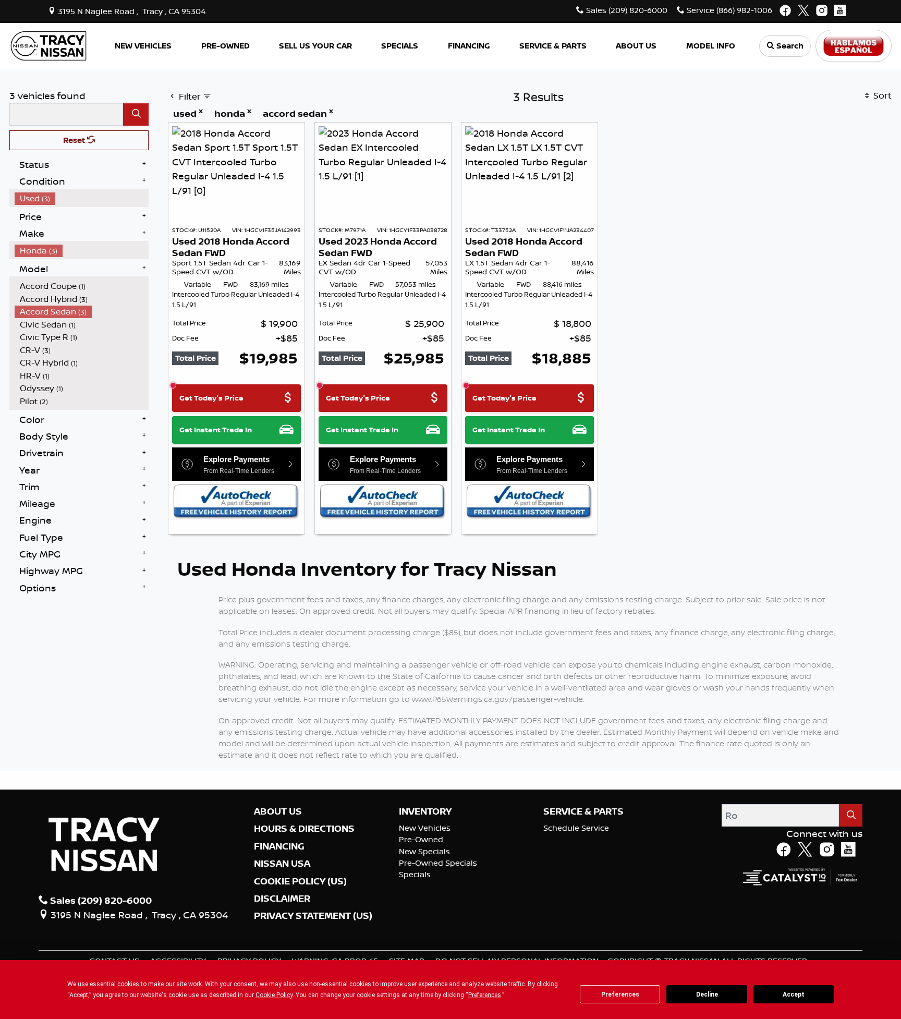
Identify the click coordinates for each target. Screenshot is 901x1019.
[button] (143, 46)
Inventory (425, 811)
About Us (278, 811)
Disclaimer (282, 898)
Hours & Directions (304, 828)
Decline (707, 994)
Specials (415, 874)
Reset (75, 140)
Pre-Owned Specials (438, 862)
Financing (279, 846)
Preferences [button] (484, 995)
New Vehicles (425, 827)
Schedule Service (576, 827)
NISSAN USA (282, 863)
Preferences (620, 994)
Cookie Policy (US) (300, 881)
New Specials (424, 851)
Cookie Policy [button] (274, 995)
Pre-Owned (421, 839)
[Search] (136, 114)
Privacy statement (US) (313, 916)
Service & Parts (583, 811)
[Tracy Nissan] (48, 45)
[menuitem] (82, 198)
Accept (794, 994)
